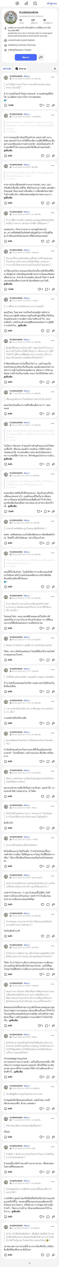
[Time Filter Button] (54, 68)
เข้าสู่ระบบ (52, 3)
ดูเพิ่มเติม (8, 150)
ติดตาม (25, 57)
